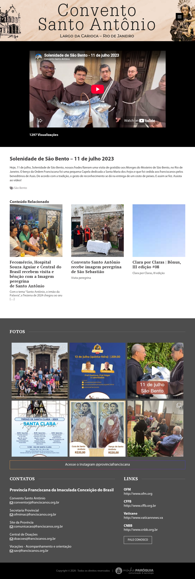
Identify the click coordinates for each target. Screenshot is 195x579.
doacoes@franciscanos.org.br (34, 539)
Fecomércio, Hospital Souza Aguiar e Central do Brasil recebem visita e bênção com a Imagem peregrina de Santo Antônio (35, 274)
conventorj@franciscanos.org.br (36, 502)
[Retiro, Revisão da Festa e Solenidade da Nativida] (155, 429)
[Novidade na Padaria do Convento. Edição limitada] (97, 429)
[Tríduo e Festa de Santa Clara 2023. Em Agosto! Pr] (40, 429)
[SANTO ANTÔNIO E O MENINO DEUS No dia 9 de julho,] (40, 371)
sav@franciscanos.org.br (30, 551)
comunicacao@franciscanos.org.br (38, 526)
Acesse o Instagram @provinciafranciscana (97, 465)
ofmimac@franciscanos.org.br (34, 514)
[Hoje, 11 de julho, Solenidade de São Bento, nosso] (155, 371)
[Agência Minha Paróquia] (134, 570)
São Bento (20, 188)
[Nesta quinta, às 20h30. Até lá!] (97, 371)
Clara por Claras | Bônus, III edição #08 (157, 264)
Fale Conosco (138, 539)
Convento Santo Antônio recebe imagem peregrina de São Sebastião (96, 267)
